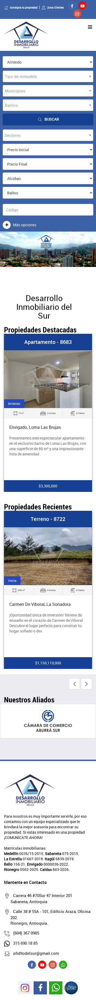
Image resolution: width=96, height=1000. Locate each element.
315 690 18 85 (25, 943)
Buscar (52, 119)
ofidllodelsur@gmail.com (36, 953)
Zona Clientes (55, 7)
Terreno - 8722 (48, 518)
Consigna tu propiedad (24, 7)
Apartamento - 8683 (48, 341)
